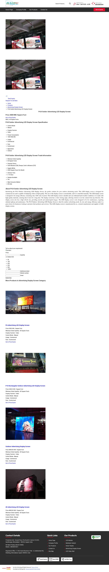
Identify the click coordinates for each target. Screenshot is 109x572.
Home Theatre (70, 546)
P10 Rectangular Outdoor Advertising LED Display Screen (25, 386)
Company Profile (21, 9)
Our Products (33, 9)
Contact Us (44, 9)
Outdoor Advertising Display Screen (18, 446)
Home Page (9, 9)
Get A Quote (99, 9)
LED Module (69, 540)
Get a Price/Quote (11, 117)
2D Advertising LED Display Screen (17, 507)
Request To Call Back (11, 100)
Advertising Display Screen (15, 107)
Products (10, 105)
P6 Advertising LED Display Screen (17, 325)
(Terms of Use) (34, 567)
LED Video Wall (70, 551)
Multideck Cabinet (71, 543)
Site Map (51, 551)
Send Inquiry (11, 98)
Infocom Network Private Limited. (33, 569)
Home (9, 103)
